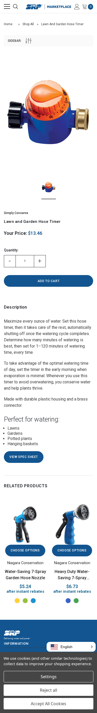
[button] (71, 646)
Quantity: (11, 250)
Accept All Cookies (48, 704)
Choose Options (25, 550)
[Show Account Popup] (77, 6)
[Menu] (7, 6)
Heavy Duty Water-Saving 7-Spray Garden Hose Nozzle (72, 575)
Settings (49, 676)
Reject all (48, 690)
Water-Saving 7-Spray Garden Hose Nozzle (25, 574)
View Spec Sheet (23, 457)
